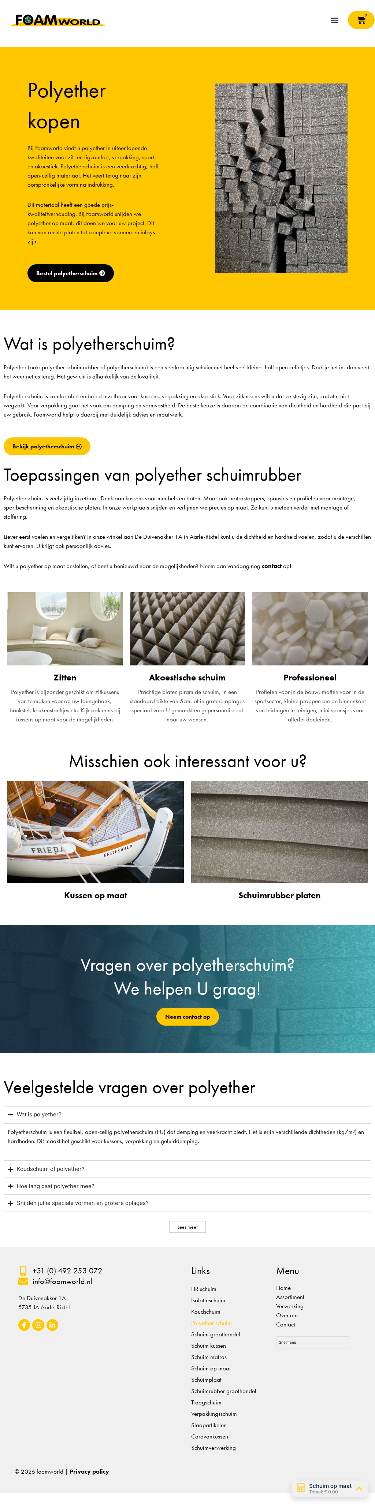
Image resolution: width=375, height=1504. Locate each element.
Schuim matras (209, 1357)
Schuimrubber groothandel (223, 1391)
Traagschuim (206, 1402)
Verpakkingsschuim (214, 1414)
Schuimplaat (206, 1380)
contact (272, 566)
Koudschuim (205, 1311)
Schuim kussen (208, 1345)
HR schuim (203, 1289)
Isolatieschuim (208, 1300)
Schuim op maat (211, 1368)
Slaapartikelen (209, 1425)
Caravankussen (209, 1436)
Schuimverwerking (213, 1448)
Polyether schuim (211, 1323)
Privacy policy (89, 1471)
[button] (334, 20)
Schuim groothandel (215, 1334)
